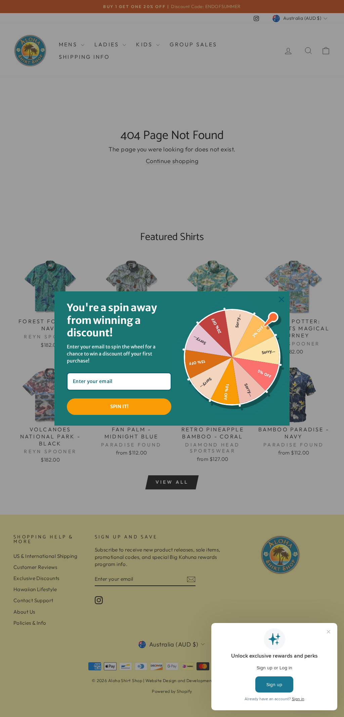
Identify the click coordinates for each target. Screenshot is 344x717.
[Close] (281, 299)
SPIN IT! (119, 406)
